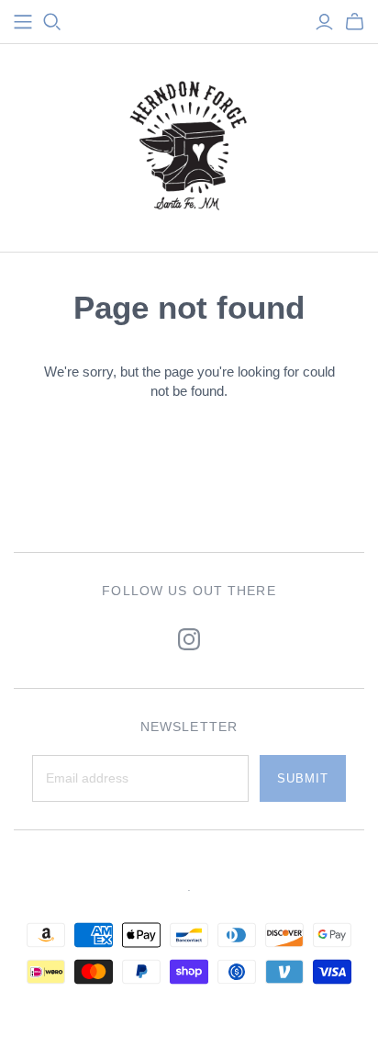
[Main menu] (23, 22)
